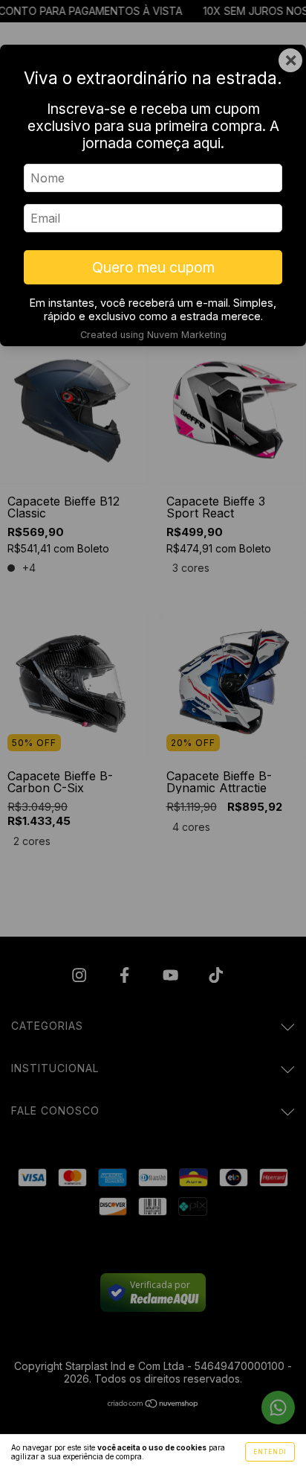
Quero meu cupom (153, 267)
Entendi (270, 1452)
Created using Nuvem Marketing (153, 334)
